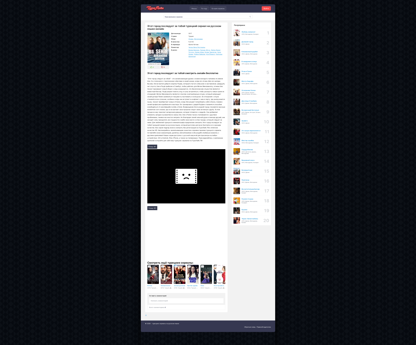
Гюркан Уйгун (205, 50)
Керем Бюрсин (193, 50)
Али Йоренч (210, 54)
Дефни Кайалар (199, 54)
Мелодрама (198, 39)
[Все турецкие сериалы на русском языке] (155, 8)
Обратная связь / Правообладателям (257, 327)
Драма (190, 39)
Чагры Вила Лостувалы (196, 47)
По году (204, 8)
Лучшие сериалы (218, 8)
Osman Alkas (199, 52)
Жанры (194, 8)
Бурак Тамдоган (210, 52)
